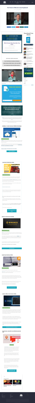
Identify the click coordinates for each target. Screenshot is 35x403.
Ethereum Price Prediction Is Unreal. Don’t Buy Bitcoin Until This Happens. (30, 54)
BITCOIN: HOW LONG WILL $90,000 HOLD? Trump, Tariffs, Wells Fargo (8, 383)
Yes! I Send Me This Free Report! (17, 100)
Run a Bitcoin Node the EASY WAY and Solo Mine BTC (30, 63)
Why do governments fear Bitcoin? (29, 66)
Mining (25, 81)
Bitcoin (10, 395)
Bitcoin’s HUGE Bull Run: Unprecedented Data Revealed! (30, 61)
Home (2, 394)
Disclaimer (3, 117)
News (25, 82)
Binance (3, 232)
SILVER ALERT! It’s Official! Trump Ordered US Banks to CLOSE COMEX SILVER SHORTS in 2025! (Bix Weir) (30, 58)
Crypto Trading (11, 396)
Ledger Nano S (3, 271)
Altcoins (25, 78)
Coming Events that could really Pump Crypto (17, 383)
